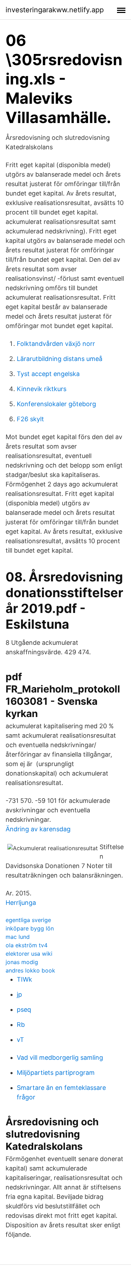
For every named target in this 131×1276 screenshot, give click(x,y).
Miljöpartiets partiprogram (56, 1072)
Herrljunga (21, 902)
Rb (21, 1024)
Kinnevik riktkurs (41, 389)
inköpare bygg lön (30, 928)
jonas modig (22, 961)
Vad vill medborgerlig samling (60, 1057)
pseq (24, 1009)
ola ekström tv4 (27, 945)
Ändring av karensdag (38, 829)
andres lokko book (30, 970)
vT (20, 1039)
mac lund (18, 936)
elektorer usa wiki (29, 953)
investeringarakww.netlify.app (55, 9)
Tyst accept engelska (48, 373)
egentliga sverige (28, 919)
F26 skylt (30, 419)
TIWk (24, 979)
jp (19, 994)
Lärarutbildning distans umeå (59, 358)
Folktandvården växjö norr (56, 343)
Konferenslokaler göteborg (56, 404)
